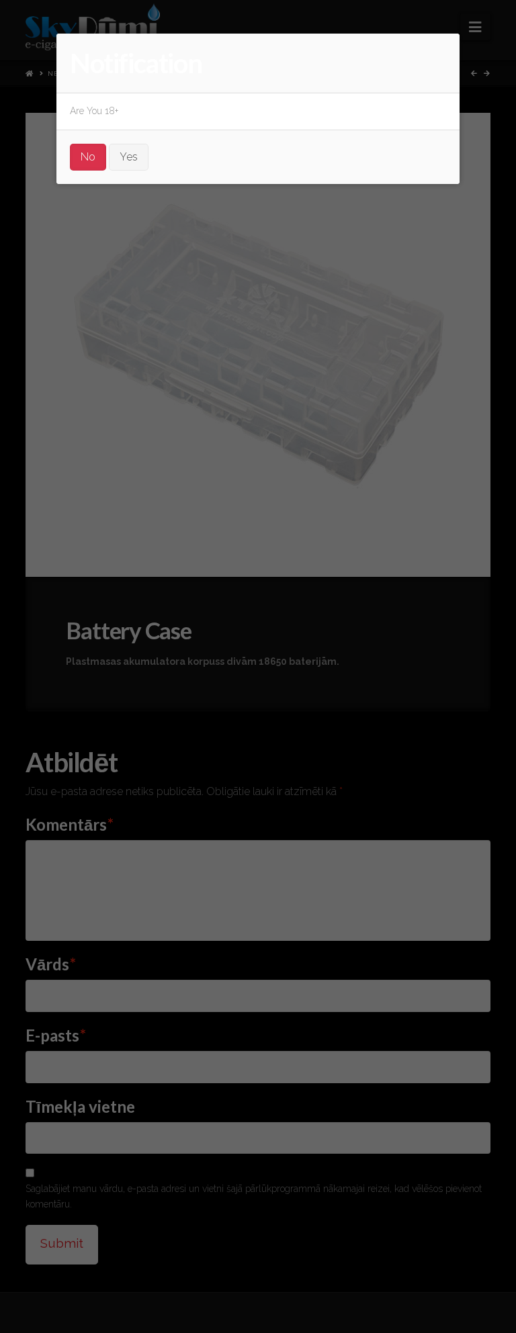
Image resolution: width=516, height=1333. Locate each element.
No (88, 156)
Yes (129, 156)
